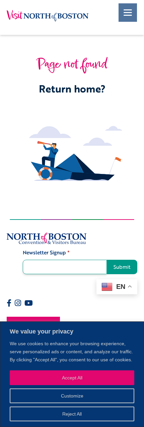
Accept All (72, 377)
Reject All (72, 414)
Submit (122, 266)
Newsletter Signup (46, 252)
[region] (72, 374)
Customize (72, 396)
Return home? (72, 88)
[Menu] (128, 12)
